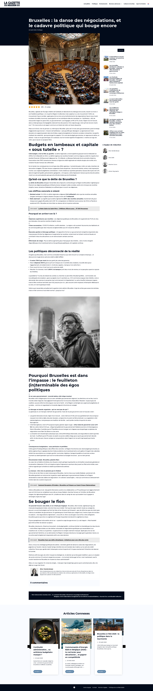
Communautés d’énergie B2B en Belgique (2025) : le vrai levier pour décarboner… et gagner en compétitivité (76, 652)
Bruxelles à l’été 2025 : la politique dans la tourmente (108, 636)
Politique (95, 4)
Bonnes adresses (114, 4)
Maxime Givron (112, 164)
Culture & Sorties (129, 4)
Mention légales (102, 687)
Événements (103, 4)
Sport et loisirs (141, 4)
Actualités (87, 4)
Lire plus (37, 671)
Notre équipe (87, 687)
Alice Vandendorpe (113, 151)
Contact (94, 687)
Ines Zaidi (111, 157)
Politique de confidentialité (116, 687)
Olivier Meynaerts (113, 171)
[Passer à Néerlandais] (148, 4)
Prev (28, 646)
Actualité (55, 621)
